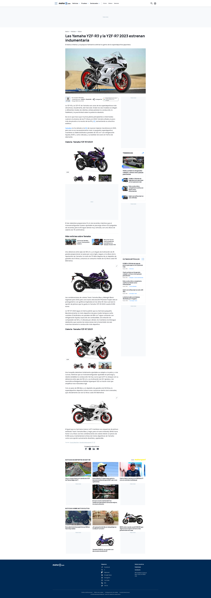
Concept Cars (133, 293)
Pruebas (84, 3)
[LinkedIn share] (94, 449)
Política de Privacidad (86, 592)
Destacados (94, 3)
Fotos (105, 3)
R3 (86, 128)
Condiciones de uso (124, 592)
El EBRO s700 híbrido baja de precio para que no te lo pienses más (133, 265)
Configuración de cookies (111, 592)
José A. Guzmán (86, 99)
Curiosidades (133, 286)
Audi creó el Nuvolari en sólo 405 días (133, 290)
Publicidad (138, 567)
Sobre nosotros (139, 564)
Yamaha (68, 128)
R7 (94, 121)
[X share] (90, 449)
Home (67, 31)
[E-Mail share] (98, 449)
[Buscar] (152, 3)
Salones (116, 3)
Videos (110, 3)
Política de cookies (98, 592)
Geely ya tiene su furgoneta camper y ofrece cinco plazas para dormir (132, 274)
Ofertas (131, 268)
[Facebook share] (86, 449)
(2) (94, 442)
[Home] (65, 3)
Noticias (75, 3)
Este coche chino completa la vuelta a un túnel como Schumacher (132, 282)
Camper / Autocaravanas (136, 277)
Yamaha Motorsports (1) (86, 442)
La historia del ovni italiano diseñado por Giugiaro (131, 298)
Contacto (137, 570)
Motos (80, 31)
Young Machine (74, 442)
